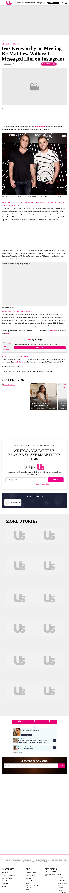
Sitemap (4, 886)
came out (53, 331)
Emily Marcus (7, 64)
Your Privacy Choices (28, 885)
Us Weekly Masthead (8, 875)
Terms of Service (31, 872)
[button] (62, 3)
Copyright (29, 878)
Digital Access (62, 875)
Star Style (39, 3)
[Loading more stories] (20, 541)
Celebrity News (18, 3)
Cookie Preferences (32, 881)
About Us (5, 872)
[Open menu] (3, 2)
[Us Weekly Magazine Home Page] (9, 3)
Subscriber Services (61, 887)
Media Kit (5, 883)
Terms (37, 484)
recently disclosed (19, 362)
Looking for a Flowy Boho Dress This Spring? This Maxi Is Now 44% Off (35, 344)
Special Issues (62, 883)
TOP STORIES (47, 64)
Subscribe (53, 2)
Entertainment (30, 3)
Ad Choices (29, 890)
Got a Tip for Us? (7, 878)
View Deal (40, 347)
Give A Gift (61, 880)
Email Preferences (7, 881)
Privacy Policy (45, 484)
